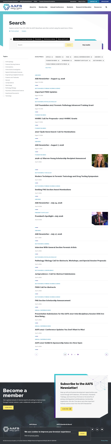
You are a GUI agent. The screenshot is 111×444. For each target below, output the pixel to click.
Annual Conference (57, 7)
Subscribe (65, 409)
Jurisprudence (9, 82)
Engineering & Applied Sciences (14, 75)
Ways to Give (81, 1)
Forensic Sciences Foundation (47, 1)
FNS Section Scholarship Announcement (52, 300)
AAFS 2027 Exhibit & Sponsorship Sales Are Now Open (58, 343)
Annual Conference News (82, 57)
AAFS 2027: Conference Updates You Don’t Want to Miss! (60, 330)
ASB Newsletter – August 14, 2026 (50, 79)
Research (58, 57)
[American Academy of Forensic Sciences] (12, 7)
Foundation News (51, 60)
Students (70, 7)
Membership (43, 7)
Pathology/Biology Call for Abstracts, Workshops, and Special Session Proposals (70, 261)
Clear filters (48, 67)
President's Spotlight (81, 60)
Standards (38, 39)
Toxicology (8, 96)
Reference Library (49, 39)
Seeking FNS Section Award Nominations (53, 189)
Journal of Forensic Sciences (10, 1)
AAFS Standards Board (26, 1)
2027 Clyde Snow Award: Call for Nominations (55, 132)
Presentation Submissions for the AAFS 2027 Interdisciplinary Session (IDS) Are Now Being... (69, 315)
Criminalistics (9, 67)
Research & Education (83, 7)
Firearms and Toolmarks (12, 77)
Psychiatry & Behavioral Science (14, 90)
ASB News (98, 57)
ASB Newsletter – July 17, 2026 (48, 234)
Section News (97, 60)
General (7, 80)
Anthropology (9, 61)
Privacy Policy (104, 440)
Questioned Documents (12, 93)
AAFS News (33, 424)
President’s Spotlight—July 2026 (49, 216)
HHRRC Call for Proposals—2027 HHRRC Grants (56, 118)
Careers (24, 31)
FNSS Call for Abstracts (45, 287)
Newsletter (73, 1)
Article (48, 57)
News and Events (63, 39)
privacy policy (34, 435)
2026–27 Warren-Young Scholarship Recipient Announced (60, 158)
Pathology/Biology (10, 88)
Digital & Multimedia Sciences (13, 72)
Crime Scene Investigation (12, 69)
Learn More (8, 407)
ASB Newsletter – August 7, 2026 (49, 145)
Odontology (8, 85)
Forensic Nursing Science (12, 64)
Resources (98, 7)
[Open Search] (106, 7)
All (11, 39)
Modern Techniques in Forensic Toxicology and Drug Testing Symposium (66, 176)
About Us (33, 7)
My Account (105, 1)
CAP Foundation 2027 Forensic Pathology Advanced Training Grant (64, 105)
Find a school (15, 31)
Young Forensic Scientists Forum (56, 64)
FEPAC (35, 1)
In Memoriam (66, 60)
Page (67, 57)
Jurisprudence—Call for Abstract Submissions (55, 274)
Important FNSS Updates (46, 92)
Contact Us (93, 1)
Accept (82, 433)
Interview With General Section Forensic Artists (56, 247)
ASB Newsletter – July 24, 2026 (48, 203)
